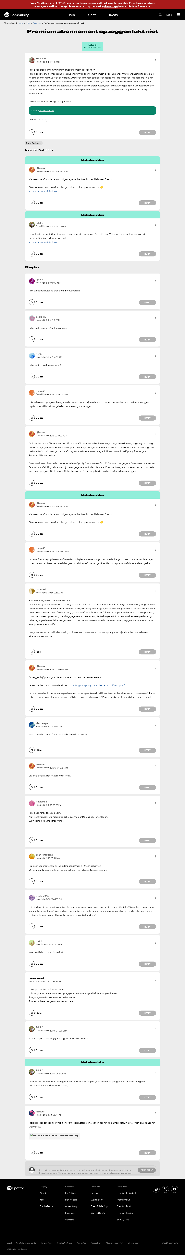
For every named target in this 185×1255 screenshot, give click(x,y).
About (43, 1193)
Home (20, 23)
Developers (71, 1199)
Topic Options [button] (32, 143)
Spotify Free (123, 1219)
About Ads (81, 1243)
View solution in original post (43, 191)
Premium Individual (126, 1193)
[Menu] (178, 15)
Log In (169, 14)
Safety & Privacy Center (26, 1243)
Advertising (71, 1206)
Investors (70, 1213)
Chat (92, 14)
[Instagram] (156, 1189)
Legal (9, 1243)
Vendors (69, 1219)
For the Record (47, 1206)
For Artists (70, 1193)
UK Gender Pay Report (16, 1249)
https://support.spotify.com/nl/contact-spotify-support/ (97, 685)
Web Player (97, 1199)
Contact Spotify (99, 1213)
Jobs (42, 1199)
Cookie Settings (64, 1243)
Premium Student (125, 1213)
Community (19, 14)
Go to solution (94, 47)
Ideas (113, 14)
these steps (111, 6)
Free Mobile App (99, 1206)
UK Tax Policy (133, 1243)
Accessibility (96, 1243)
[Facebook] (174, 1189)
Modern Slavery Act (114, 1243)
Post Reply (147, 1170)
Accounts (37, 23)
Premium (42, 120)
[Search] (160, 15)
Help (71, 14)
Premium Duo (124, 1199)
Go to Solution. (46, 110)
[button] (155, 60)
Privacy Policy (46, 1243)
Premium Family (125, 1206)
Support (95, 1193)
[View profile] (32, 60)
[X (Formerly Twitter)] (165, 1189)
